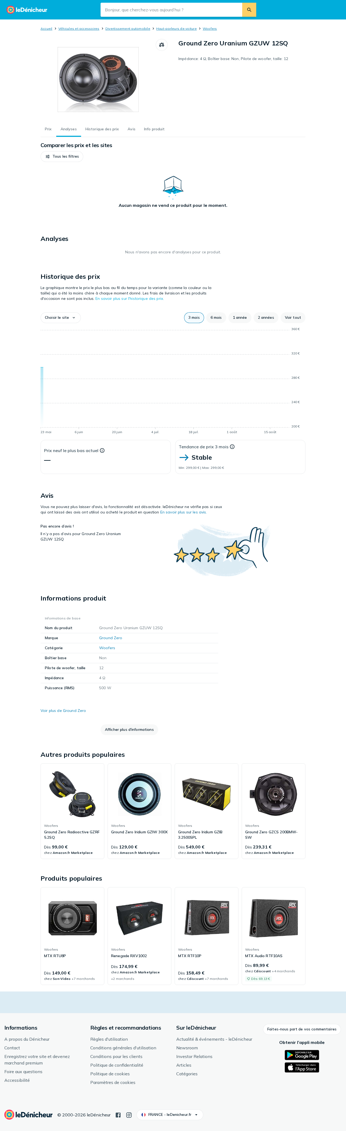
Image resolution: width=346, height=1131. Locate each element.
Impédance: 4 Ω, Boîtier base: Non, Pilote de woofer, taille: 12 (233, 58)
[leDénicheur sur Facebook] (118, 1114)
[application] (173, 381)
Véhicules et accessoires (78, 28)
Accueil (46, 28)
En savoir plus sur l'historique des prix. (129, 298)
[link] (72, 811)
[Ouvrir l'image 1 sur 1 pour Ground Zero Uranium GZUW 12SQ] (98, 79)
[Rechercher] (249, 10)
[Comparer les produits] (162, 45)
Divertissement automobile (127, 28)
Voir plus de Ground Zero (63, 710)
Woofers (210, 28)
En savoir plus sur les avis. (183, 512)
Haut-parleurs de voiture (176, 28)
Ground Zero (110, 637)
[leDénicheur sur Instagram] (129, 1114)
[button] (62, 156)
